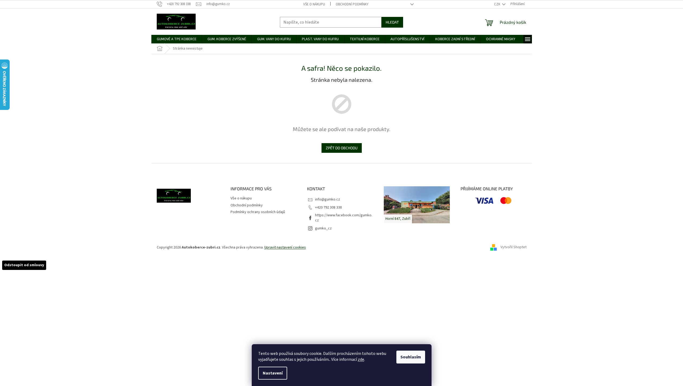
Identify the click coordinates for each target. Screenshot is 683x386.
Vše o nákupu (314, 4)
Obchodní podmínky (352, 4)
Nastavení (273, 373)
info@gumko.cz (327, 199)
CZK (497, 4)
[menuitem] (176, 39)
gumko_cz (323, 228)
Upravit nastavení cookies (285, 247)
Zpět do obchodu (341, 148)
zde (361, 359)
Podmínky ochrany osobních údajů (258, 212)
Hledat (392, 22)
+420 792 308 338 (328, 207)
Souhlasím (410, 357)
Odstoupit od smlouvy (24, 265)
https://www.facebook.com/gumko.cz (343, 218)
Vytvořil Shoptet (514, 247)
